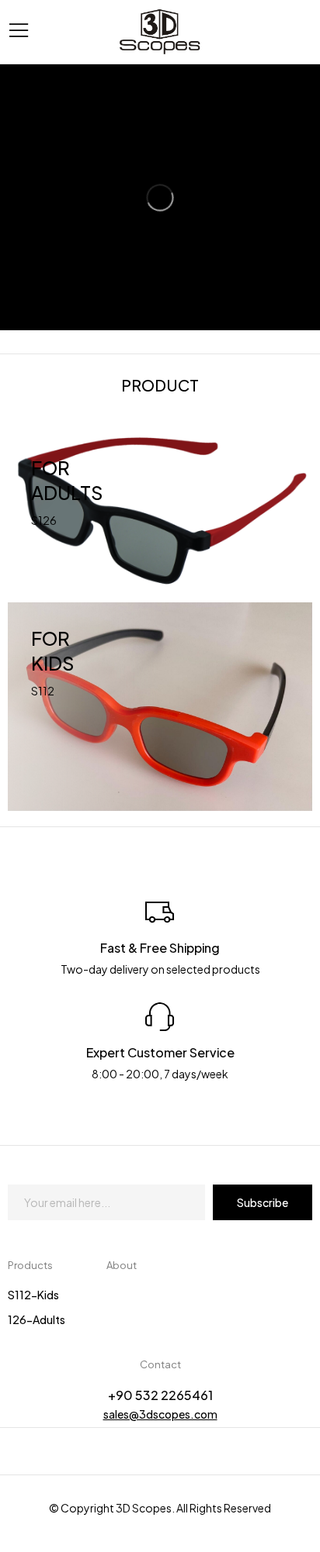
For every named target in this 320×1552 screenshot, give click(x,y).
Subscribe (262, 1202)
